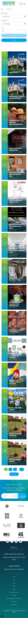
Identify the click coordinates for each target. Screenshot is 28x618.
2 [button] (10, 469)
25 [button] (21, 469)
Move (14, 586)
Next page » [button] (14, 474)
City (2, 28)
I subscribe (22, 496)
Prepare (14, 583)
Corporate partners (14, 592)
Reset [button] (14, 35)
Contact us (14, 601)
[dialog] (2, 615)
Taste (14, 589)
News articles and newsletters (14, 598)
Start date (4, 13)
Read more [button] (17, 68)
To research (14, 40)
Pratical (14, 595)
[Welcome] (1, 9)
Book (14, 576)
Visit (14, 580)
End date (4, 20)
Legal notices (14, 604)
